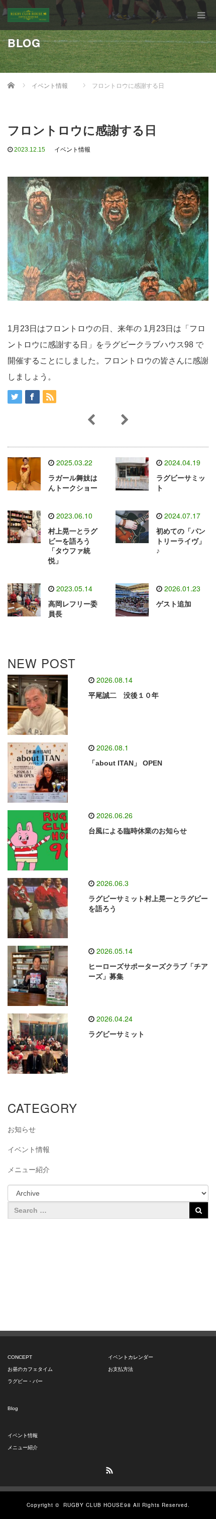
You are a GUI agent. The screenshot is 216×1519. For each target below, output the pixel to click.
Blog (13, 1408)
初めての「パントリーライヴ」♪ (180, 541)
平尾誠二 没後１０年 (123, 695)
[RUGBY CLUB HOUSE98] (28, 15)
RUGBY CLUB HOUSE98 (97, 1504)
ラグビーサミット (116, 1034)
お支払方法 (120, 1369)
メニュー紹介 (29, 1170)
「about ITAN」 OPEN (125, 763)
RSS (108, 1468)
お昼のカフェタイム (30, 1369)
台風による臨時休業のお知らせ (137, 831)
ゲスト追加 (173, 604)
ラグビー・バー (25, 1381)
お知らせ (22, 1129)
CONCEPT (20, 1357)
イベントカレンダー (130, 1357)
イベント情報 (72, 149)
